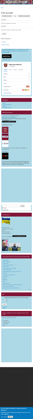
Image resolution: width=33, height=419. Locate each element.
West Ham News (6, 58)
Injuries (4, 106)
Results (4, 308)
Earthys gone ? (6, 263)
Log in (14, 16)
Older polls (5, 306)
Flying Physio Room (7, 107)
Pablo (4, 281)
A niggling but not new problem (9, 268)
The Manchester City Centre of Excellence (12, 271)
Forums (4, 42)
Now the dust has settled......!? (9, 265)
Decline (10, 416)
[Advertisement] (16, 185)
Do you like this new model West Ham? (11, 288)
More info (6, 414)
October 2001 (5, 260)
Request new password (24, 16)
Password (3, 26)
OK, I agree (4, 416)
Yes (7, 299)
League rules (5, 276)
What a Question (6, 261)
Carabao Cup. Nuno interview (9, 274)
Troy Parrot (5, 279)
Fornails (4, 278)
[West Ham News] (6, 59)
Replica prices (6, 283)
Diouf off (5, 273)
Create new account (7, 16)
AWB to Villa (6, 266)
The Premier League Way (8, 286)
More (30, 289)
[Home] (16, 2)
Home (2, 7)
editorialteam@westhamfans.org (9, 117)
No (6, 301)
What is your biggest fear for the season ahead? (12, 284)
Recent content (5, 44)
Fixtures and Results (7, 104)
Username (4, 19)
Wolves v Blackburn (7, 270)
